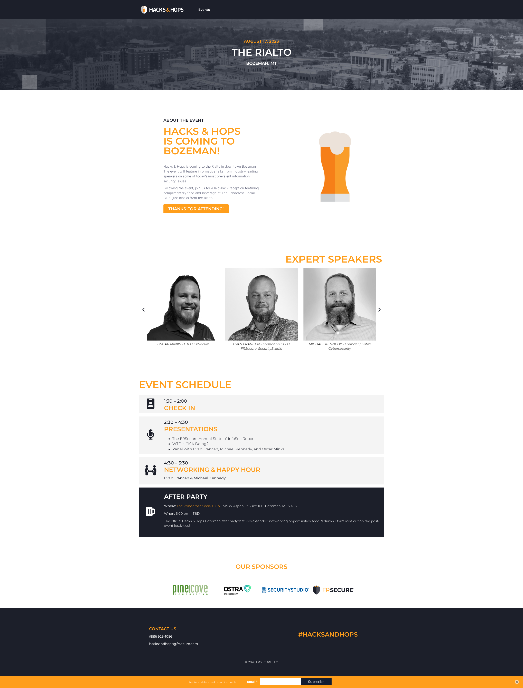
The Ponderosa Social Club (198, 506)
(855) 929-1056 (160, 636)
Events (204, 10)
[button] (196, 208)
